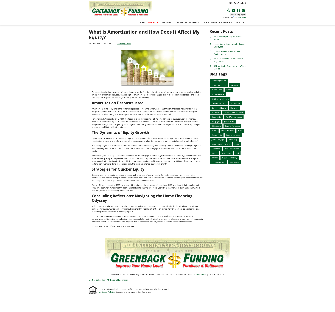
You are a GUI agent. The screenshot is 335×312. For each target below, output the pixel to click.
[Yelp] (228, 10)
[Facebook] (238, 10)
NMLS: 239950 (200, 274)
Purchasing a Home (124, 44)
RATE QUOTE (153, 22)
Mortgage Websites (107, 292)
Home (142, 22)
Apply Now (166, 22)
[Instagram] (243, 10)
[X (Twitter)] (233, 10)
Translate (242, 17)
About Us (240, 22)
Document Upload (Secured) (187, 22)
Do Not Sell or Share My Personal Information (108, 280)
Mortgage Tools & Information (217, 22)
